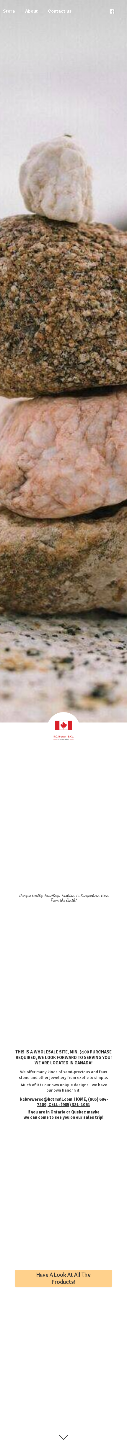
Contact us (59, 11)
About (31, 11)
